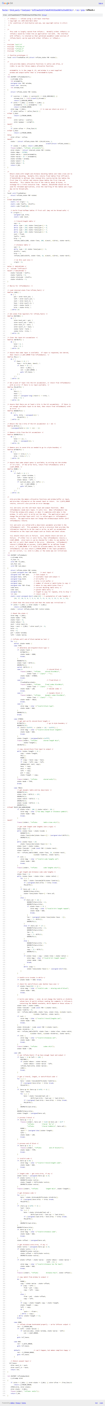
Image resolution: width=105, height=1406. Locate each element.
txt (96, 1403)
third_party (15, 10)
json (101, 1403)
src (77, 10)
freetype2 (26, 10)
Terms (24, 1403)
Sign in (101, 3)
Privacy (18, 1403)
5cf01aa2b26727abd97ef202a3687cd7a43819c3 (52, 10)
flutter (5, 10)
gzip (83, 10)
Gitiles (12, 1403)
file (44, 15)
